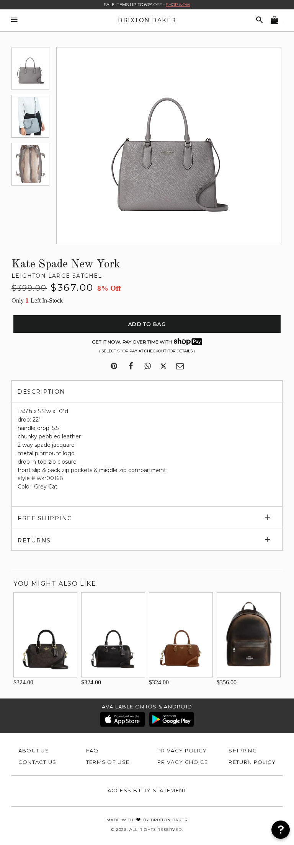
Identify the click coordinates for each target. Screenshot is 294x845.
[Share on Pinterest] (114, 366)
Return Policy (252, 762)
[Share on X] (163, 366)
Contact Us (37, 762)
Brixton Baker (147, 20)
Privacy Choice (182, 762)
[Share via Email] (179, 366)
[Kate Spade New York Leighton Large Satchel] (30, 68)
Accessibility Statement (147, 790)
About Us (33, 750)
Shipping (242, 750)
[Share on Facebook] (131, 366)
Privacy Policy (182, 750)
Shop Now (178, 4)
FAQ (92, 750)
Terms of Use (108, 762)
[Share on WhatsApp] (148, 366)
